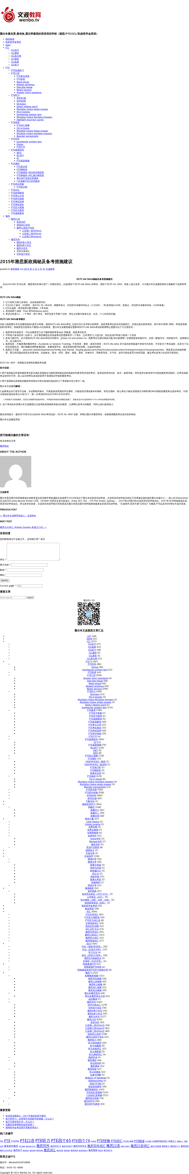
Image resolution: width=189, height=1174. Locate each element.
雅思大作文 (22, 248)
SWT (95, 750)
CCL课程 (15, 53)
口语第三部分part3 (32, 236)
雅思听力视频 (95, 984)
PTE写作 (15, 138)
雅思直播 (33, 1151)
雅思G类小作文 (24, 245)
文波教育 (50, 269)
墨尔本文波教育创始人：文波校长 (18, 515)
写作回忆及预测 (94, 1092)
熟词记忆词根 (92, 926)
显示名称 (5, 564)
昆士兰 (95, 873)
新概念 (91, 807)
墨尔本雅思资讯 (92, 993)
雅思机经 (26, 1151)
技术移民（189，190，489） (96, 900)
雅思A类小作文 (24, 242)
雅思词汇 (50, 1150)
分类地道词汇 (92, 923)
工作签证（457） (95, 897)
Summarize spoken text (29, 114)
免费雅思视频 (91, 975)
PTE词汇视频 (23, 125)
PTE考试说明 (17, 201)
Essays (20, 144)
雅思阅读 (92, 1069)
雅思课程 (92, 1060)
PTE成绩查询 (17, 213)
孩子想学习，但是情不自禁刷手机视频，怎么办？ (30, 1118)
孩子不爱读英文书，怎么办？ (20, 1121)
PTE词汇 (116, 1141)
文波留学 (88, 856)
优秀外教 (92, 827)
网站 (2, 575)
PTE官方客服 (17, 207)
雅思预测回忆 (91, 1089)
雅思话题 (60, 1151)
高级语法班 (95, 773)
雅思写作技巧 (67, 1146)
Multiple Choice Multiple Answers (34, 117)
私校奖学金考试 (13, 42)
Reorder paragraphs (27, 136)
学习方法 (92, 952)
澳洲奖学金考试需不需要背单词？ (22, 1127)
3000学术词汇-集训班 (95, 764)
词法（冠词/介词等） (92, 955)
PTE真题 (93, 1141)
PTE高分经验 (17, 184)
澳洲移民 (89, 888)
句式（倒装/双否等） (92, 946)
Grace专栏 (95, 838)
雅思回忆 (185, 1146)
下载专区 (90, 801)
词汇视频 (22, 1146)
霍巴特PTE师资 (92, 1104)
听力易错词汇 (95, 1054)
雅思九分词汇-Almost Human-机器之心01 (23, 527)
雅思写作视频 (95, 978)
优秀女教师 (92, 830)
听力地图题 (95, 1045)
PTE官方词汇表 (92, 920)
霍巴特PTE (89, 1101)
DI (18, 158)
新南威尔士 (95, 870)
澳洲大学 (92, 862)
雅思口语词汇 (91, 935)
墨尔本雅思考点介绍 (95, 996)
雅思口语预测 (155, 1146)
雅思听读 (92, 1057)
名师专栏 (92, 835)
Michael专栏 (95, 841)
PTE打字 (21, 147)
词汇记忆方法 (92, 929)
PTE (8, 67)
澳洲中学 (92, 859)
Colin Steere (92, 821)
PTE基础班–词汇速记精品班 (30, 175)
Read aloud (23, 82)
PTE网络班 (22, 169)
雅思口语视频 (95, 981)
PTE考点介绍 (17, 195)
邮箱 (3, 570)
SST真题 (148, 1141)
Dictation (21, 104)
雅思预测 (92, 1150)
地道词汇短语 (23, 225)
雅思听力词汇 (92, 938)
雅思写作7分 (55, 1146)
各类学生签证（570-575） (95, 894)
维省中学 (92, 885)
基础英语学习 (88, 804)
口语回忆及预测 (94, 1095)
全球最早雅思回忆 (160, 1141)
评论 (3, 559)
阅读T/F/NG (95, 1083)
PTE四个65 (61, 1140)
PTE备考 (91, 710)
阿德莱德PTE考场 (92, 967)
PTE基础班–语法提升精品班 (30, 172)
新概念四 (94, 816)
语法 (88, 943)
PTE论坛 (15, 190)
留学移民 (15, 269)
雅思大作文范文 (6, 1150)
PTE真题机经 (17, 150)
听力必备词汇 (95, 1048)
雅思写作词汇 (92, 932)
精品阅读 (10, 39)
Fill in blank (23, 128)
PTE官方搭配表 (92, 917)
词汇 (88, 911)
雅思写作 (15, 239)
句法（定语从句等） (92, 949)
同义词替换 (94, 1072)
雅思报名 (4, 446)
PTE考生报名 (17, 204)
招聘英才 (90, 850)
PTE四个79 (81, 1141)
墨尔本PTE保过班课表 (27, 178)
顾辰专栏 (95, 844)
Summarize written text (29, 141)
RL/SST (20, 155)
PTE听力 (15, 95)
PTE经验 (103, 1141)
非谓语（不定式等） (93, 961)
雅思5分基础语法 (92, 958)
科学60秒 (21, 101)
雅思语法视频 (95, 990)
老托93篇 (21, 98)
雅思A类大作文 (31, 1146)
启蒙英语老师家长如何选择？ (20, 1124)
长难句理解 (95, 1075)
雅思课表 (94, 1066)
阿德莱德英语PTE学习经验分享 (92, 970)
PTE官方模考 (17, 210)
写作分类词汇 (94, 1005)
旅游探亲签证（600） (96, 903)
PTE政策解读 (17, 193)
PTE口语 (15, 73)
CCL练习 (15, 64)
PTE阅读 (15, 122)
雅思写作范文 (80, 1146)
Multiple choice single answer (32, 109)
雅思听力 (92, 1040)
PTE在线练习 (17, 70)
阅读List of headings (95, 1078)
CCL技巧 (15, 50)
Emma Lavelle (92, 824)
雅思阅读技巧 (83, 1151)
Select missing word (27, 106)
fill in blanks (23, 112)
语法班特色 (95, 1063)
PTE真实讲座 (23, 76)
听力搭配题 (95, 1051)
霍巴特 (100, 1151)
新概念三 (94, 810)
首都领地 (95, 882)
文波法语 (90, 853)
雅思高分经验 (92, 1098)
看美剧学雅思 (11, 1146)
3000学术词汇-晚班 (96, 761)
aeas (8, 45)
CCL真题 (15, 62)
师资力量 (89, 818)
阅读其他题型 (95, 1086)
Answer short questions (29, 92)
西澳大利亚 (95, 879)
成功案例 (92, 999)
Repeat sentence (25, 84)
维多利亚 (94, 876)
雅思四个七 (175, 1146)
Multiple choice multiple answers (34, 133)
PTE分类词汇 (92, 914)
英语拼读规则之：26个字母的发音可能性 (26, 1116)
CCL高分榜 (16, 56)
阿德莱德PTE (89, 964)
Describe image (24, 87)
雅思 (8, 216)
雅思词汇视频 (95, 987)
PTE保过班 (22, 166)
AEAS (89, 638)
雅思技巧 (17, 1150)
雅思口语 (15, 219)
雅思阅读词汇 (92, 940)
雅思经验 (39, 1151)
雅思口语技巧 (125, 1146)
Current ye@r (8, 585)
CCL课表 (15, 59)
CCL (7, 47)
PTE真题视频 (23, 160)
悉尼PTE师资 (92, 847)
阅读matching (95, 1080)
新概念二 (94, 813)
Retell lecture (24, 90)
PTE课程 (15, 163)
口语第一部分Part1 (32, 230)
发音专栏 (21, 222)
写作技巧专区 (23, 254)
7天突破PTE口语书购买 (28, 181)
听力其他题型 (95, 1043)
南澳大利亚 (95, 865)
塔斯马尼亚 (95, 868)
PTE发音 (21, 79)
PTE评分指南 (17, 198)
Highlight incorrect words (30, 119)
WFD (19, 153)
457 (89, 636)
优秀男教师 (92, 833)
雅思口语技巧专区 (25, 228)
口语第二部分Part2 (32, 233)
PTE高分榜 (22, 187)
